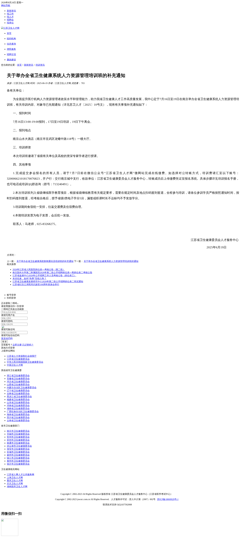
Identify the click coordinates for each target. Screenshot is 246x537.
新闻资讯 (11, 11)
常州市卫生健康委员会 (18, 437)
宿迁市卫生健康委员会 (18, 464)
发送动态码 (7, 338)
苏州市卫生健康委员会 (18, 440)
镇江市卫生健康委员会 (18, 458)
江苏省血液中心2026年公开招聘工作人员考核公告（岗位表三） (44, 275)
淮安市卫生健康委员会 (18, 449)
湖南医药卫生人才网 (17, 486)
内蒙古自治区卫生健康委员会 (21, 387)
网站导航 (5, 5)
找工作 (10, 14)
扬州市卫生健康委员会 (18, 455)
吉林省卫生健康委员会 (18, 393)
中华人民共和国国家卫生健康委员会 (25, 362)
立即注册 (17, 345)
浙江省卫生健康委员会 (18, 375)
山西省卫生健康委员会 (18, 384)
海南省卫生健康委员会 (18, 414)
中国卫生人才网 (15, 365)
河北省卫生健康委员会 (18, 381)
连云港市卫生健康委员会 (19, 446)
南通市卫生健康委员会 (18, 443)
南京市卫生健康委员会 (18, 431)
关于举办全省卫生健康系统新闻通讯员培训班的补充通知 (45, 261)
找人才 (10, 17)
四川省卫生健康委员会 (18, 417)
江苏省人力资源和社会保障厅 (21, 356)
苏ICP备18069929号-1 (168, 499)
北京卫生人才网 (15, 483)
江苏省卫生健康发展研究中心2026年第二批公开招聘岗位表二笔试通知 (48, 281)
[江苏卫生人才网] (10, 28)
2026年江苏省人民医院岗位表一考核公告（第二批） (39, 269)
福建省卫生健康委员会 (18, 399)
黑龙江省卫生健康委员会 (19, 396)
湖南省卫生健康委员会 (18, 408)
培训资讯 (40, 65)
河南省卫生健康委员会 (18, 405)
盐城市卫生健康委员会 (18, 452)
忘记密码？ (28, 345)
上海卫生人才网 (15, 477)
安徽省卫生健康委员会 (18, 378)
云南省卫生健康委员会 (18, 420)
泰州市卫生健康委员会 (18, 461)
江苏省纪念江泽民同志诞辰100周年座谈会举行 (36, 284)
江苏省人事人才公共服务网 (20, 474)
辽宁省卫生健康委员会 (18, 390)
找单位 (10, 23)
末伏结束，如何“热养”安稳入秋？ (29, 278)
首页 (19, 65)
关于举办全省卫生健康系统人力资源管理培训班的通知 (111, 261)
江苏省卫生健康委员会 (18, 359)
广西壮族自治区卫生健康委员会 (23, 411)
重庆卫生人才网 (15, 480)
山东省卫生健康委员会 (18, 402)
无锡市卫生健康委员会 (18, 434)
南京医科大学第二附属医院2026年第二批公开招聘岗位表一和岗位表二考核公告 (52, 272)
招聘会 (10, 20)
